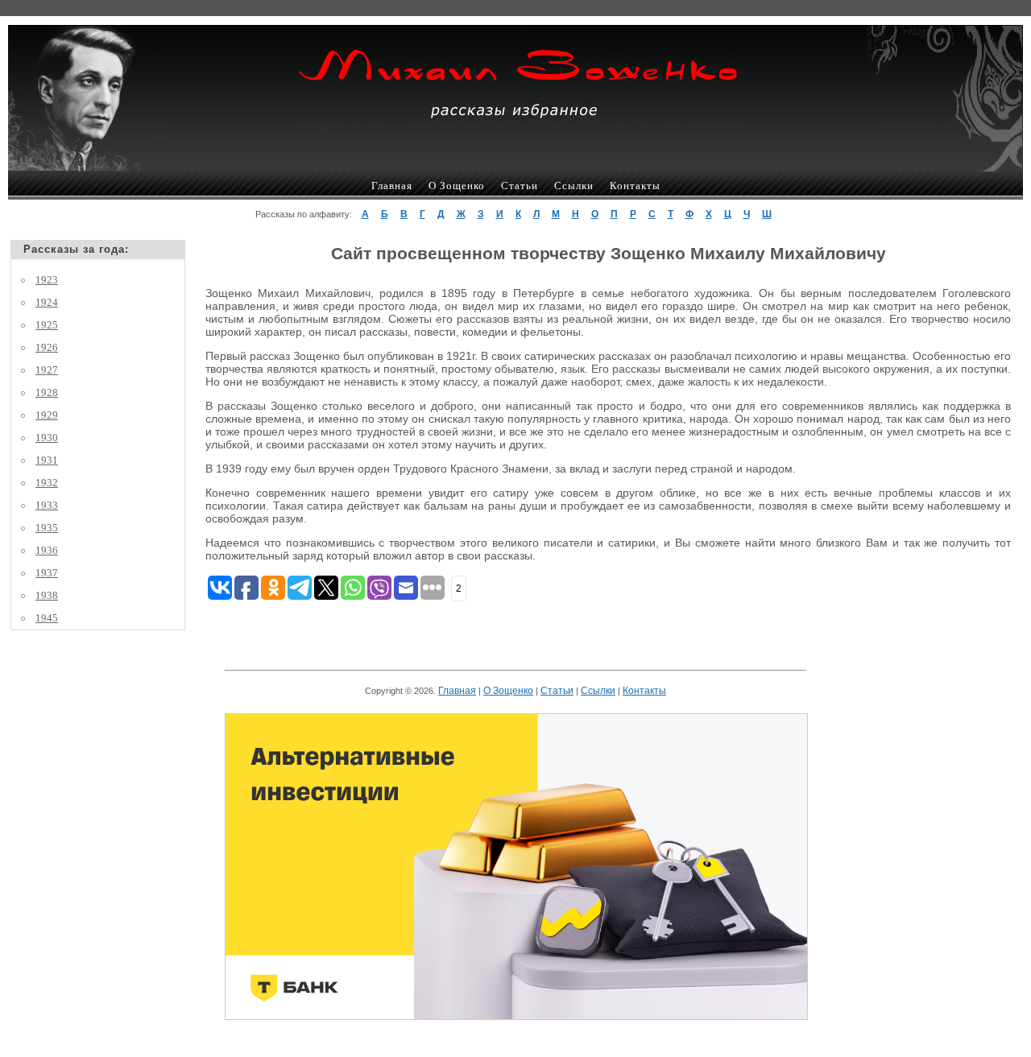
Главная (391, 186)
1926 (46, 347)
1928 (46, 392)
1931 (46, 460)
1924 (46, 302)
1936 (46, 550)
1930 (46, 437)
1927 (46, 370)
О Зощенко (457, 186)
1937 (46, 573)
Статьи (519, 186)
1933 (46, 505)
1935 (46, 528)
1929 (46, 415)
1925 (46, 325)
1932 (46, 483)
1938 (46, 595)
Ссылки (574, 186)
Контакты (635, 186)
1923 (46, 280)
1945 (46, 618)
